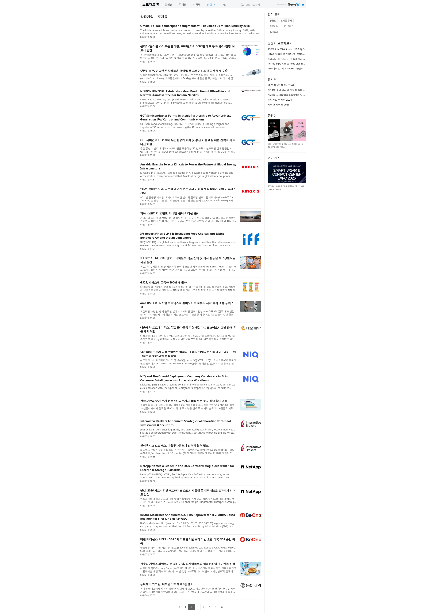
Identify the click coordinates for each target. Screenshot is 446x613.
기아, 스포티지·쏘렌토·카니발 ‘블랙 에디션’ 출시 (170, 213)
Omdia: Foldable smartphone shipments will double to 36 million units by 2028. (195, 26)
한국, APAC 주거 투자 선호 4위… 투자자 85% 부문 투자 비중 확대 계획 (184, 401)
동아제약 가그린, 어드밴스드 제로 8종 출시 (167, 584)
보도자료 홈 (150, 4)
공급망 (273, 20)
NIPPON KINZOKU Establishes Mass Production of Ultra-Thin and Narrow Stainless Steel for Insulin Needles (185, 93)
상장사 (211, 4)
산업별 (168, 4)
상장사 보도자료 (278, 43)
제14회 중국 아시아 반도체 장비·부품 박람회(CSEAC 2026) (299, 90)
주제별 (183, 4)
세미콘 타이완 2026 (278, 104)
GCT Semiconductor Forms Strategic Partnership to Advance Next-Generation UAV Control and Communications (186, 118)
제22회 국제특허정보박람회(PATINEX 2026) (291, 94)
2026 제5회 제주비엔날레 (282, 85)
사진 (223, 4)
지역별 (197, 4)
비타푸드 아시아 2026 (280, 99)
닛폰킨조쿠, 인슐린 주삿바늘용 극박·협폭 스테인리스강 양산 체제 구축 (184, 71)
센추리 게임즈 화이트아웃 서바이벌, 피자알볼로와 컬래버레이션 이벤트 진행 (187, 564)
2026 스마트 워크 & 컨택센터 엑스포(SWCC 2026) (286, 188)
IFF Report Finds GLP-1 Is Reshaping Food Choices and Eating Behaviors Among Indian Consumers (182, 236)
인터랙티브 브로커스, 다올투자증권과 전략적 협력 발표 (174, 445)
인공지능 (274, 26)
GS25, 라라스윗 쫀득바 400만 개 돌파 (163, 282)
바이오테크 (288, 26)
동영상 (272, 115)
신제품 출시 (286, 20)
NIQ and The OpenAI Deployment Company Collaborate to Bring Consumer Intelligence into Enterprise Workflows (184, 378)
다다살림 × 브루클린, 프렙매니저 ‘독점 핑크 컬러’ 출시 (286, 145)
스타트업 (274, 31)
